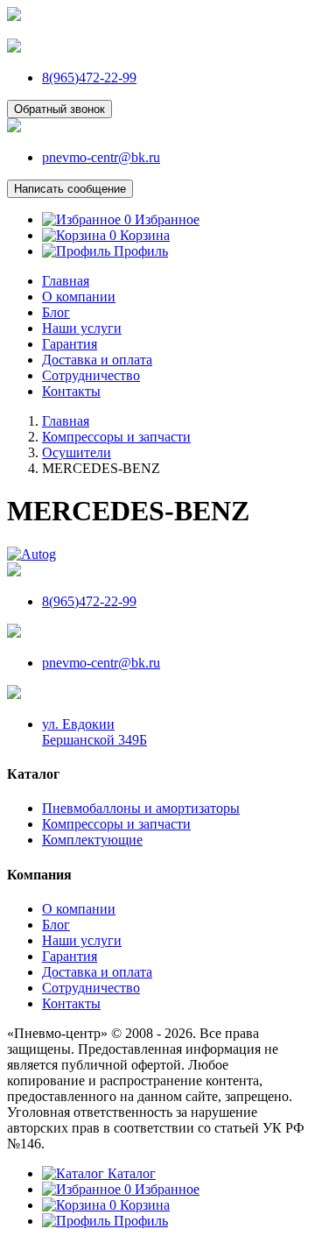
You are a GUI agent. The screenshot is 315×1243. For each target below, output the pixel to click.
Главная (65, 280)
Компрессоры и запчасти (116, 823)
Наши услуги (82, 328)
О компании (79, 296)
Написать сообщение (70, 188)
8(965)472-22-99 (89, 77)
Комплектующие (92, 839)
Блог (56, 312)
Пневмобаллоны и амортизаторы (141, 808)
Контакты (71, 391)
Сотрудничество (91, 375)
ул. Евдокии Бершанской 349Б (94, 732)
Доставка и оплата (97, 359)
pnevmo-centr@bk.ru (101, 157)
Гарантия (69, 343)
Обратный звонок (59, 109)
